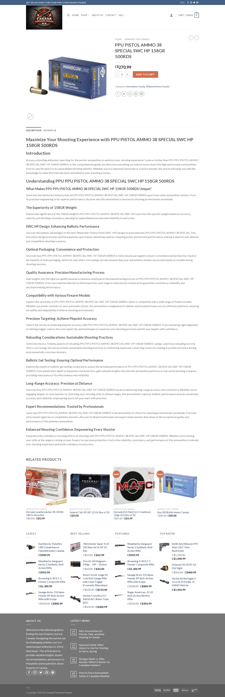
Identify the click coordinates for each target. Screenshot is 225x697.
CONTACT (110, 15)
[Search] (68, 15)
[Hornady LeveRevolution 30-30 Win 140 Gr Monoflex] (46, 486)
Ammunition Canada (137, 39)
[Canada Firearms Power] (44, 17)
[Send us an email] (197, 2)
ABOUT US (97, 15)
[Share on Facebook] (118, 94)
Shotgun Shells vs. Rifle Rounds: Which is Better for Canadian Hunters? (94, 662)
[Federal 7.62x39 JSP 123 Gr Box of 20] (90, 486)
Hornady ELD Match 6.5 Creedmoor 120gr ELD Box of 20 (132, 514)
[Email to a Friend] (130, 94)
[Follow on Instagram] (191, 2)
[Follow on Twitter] (194, 2)
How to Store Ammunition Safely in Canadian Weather (94, 674)
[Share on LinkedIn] (141, 94)
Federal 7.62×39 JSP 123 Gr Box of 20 (89, 512)
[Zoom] (30, 116)
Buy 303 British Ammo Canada (173, 512)
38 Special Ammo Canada (157, 86)
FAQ (182, 2)
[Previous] (26, 495)
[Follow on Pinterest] (53, 672)
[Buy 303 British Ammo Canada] (178, 486)
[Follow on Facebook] (188, 2)
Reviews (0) (49, 130)
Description (33, 130)
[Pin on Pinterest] (136, 94)
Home (75, 15)
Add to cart (145, 74)
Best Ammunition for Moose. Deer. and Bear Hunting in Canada (92, 634)
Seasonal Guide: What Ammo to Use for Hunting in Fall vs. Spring (93, 648)
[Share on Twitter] (124, 94)
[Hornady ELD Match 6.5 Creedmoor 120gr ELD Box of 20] (134, 486)
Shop (84, 15)
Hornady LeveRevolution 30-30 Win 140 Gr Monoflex (45, 514)
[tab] (33, 130)
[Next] (198, 495)
